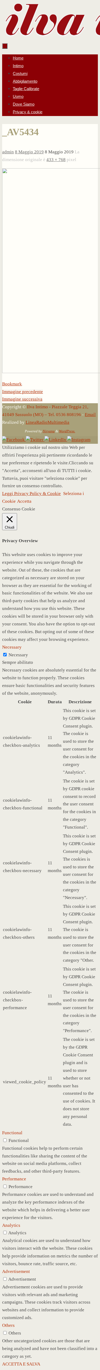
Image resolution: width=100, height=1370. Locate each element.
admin (8, 151)
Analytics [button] (11, 1225)
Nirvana (49, 431)
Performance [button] (14, 1178)
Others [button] (8, 1325)
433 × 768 (56, 159)
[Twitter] (35, 439)
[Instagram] (78, 439)
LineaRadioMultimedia (47, 422)
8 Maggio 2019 (29, 151)
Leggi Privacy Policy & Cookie (31, 493)
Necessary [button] (12, 647)
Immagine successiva (22, 399)
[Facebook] (14, 439)
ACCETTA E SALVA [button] (21, 1364)
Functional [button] (12, 1132)
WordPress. (67, 431)
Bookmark (12, 383)
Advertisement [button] (16, 1271)
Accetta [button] (24, 501)
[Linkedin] (56, 439)
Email (90, 414)
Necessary (18, 654)
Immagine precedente (22, 391)
